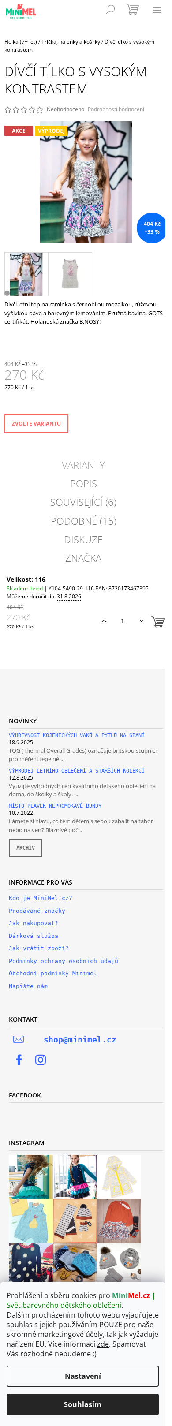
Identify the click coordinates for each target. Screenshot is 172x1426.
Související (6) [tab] (83, 501)
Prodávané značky (37, 910)
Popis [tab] (83, 483)
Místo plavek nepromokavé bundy (55, 806)
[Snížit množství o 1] (141, 621)
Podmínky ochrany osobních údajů (63, 961)
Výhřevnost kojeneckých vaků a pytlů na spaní (77, 736)
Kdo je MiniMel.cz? (40, 898)
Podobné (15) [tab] (83, 520)
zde (103, 1344)
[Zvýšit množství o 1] (103, 621)
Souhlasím (82, 1404)
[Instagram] (40, 1060)
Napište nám (28, 986)
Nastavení (83, 1376)
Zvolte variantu (36, 423)
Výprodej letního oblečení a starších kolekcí (77, 771)
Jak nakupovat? (33, 923)
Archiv (25, 848)
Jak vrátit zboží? (39, 948)
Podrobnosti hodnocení (116, 109)
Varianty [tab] (83, 464)
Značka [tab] (83, 557)
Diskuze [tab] (83, 539)
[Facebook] (19, 1060)
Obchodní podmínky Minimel (53, 973)
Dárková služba (33, 936)
